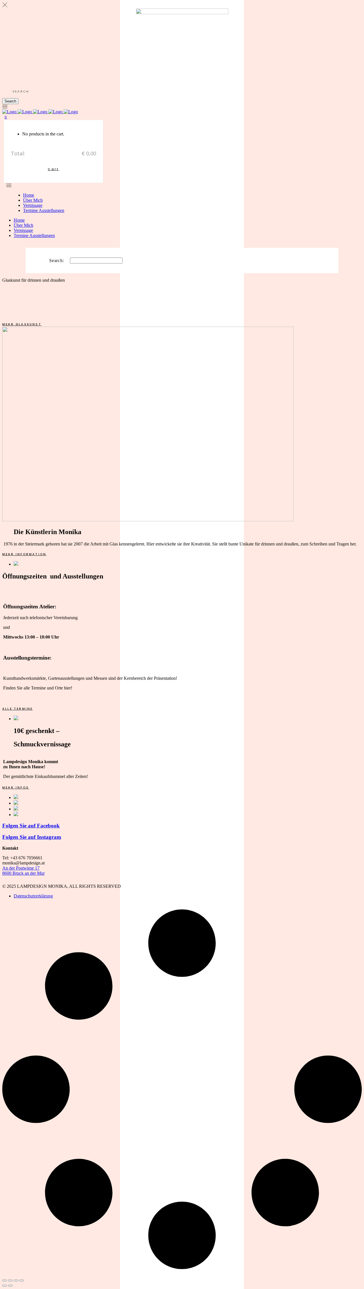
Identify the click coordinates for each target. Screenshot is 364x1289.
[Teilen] (16, 1280)
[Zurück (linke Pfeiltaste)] (4, 1285)
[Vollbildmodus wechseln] (10, 1280)
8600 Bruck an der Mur (23, 873)
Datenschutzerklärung (33, 895)
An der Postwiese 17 (21, 868)
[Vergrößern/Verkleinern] (4, 1280)
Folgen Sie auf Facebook (31, 826)
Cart (53, 169)
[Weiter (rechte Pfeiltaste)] (10, 1285)
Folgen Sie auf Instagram (31, 837)
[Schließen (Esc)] (21, 1280)
